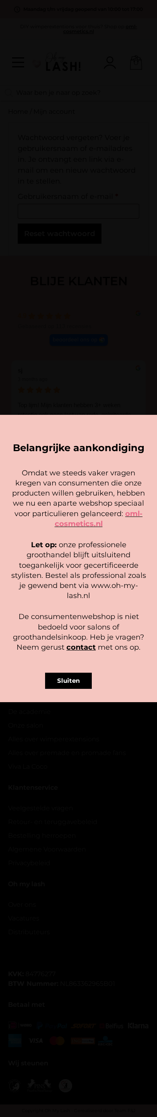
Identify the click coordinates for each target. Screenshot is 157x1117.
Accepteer (78, 572)
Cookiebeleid (55, 609)
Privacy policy (96, 609)
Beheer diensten (76, 557)
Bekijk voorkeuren (78, 594)
